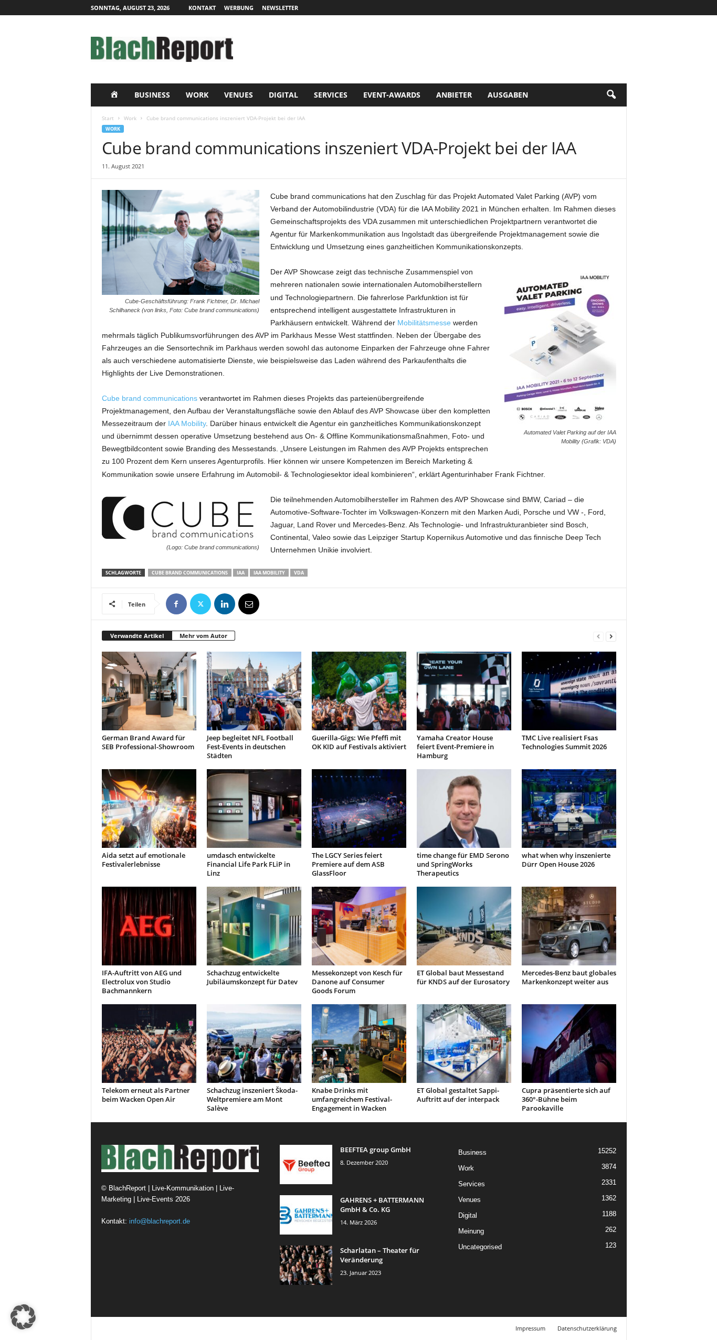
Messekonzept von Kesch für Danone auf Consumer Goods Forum (357, 981)
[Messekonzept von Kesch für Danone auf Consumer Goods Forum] (359, 926)
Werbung (239, 8)
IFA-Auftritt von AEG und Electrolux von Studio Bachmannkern (142, 981)
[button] (611, 95)
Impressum (530, 1328)
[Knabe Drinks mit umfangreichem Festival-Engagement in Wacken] (359, 1043)
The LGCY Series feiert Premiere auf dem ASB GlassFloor (348, 864)
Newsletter (280, 8)
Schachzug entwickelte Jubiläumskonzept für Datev (252, 977)
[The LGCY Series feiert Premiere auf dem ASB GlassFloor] (359, 808)
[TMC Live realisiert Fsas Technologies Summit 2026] (569, 691)
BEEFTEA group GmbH (375, 1149)
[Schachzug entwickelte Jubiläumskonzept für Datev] (254, 926)
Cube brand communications (149, 398)
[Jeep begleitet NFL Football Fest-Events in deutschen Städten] (254, 691)
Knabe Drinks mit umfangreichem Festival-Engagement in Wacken (352, 1099)
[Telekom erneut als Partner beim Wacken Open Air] (149, 1043)
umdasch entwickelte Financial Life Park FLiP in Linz (248, 864)
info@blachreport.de (159, 1221)
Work (197, 95)
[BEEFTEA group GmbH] (306, 1164)
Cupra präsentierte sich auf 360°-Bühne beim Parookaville (566, 1099)
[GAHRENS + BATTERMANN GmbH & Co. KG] (306, 1215)
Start (108, 118)
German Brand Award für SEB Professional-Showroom (148, 742)
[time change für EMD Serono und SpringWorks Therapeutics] (464, 808)
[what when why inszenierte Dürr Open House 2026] (569, 808)
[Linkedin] (224, 603)
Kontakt (202, 8)
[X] (200, 603)
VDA (299, 572)
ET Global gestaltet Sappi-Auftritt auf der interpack (458, 1095)
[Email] (248, 603)
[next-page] (611, 636)
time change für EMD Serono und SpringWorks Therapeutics (463, 864)
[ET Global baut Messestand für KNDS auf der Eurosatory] (464, 926)
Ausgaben (508, 95)
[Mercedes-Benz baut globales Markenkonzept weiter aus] (569, 926)
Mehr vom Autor (203, 636)
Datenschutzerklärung (587, 1328)
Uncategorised (480, 1247)
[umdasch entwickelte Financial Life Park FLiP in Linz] (254, 808)
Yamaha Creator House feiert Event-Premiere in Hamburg (455, 746)
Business (152, 95)
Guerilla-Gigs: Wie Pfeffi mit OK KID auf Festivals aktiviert (359, 742)
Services (330, 95)
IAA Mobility (187, 423)
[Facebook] (176, 603)
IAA (241, 572)
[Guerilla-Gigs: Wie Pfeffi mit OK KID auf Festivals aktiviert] (359, 691)
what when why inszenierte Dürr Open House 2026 (566, 859)
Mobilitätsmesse (424, 322)
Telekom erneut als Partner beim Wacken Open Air (146, 1095)
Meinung (471, 1231)
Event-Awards (391, 95)
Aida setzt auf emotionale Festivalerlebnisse (143, 859)
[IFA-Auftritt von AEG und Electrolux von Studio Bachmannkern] (149, 926)
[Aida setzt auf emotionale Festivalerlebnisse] (149, 808)
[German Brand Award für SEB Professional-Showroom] (149, 691)
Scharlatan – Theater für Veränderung (379, 1255)
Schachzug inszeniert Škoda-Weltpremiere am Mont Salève (252, 1099)
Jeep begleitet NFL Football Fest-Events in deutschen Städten (250, 746)
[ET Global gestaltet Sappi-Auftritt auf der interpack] (464, 1043)
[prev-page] (598, 636)
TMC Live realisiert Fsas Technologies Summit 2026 (564, 742)
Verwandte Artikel (137, 636)
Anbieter (454, 95)
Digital (283, 95)
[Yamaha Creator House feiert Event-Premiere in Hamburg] (464, 691)
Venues (238, 95)
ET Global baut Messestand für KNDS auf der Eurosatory (463, 977)
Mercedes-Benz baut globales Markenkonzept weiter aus (569, 977)
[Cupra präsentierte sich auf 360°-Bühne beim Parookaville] (569, 1043)
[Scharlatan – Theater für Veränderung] (306, 1265)
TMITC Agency (189, 1328)
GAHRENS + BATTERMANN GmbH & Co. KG (382, 1204)
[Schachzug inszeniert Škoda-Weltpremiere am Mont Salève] (254, 1043)
